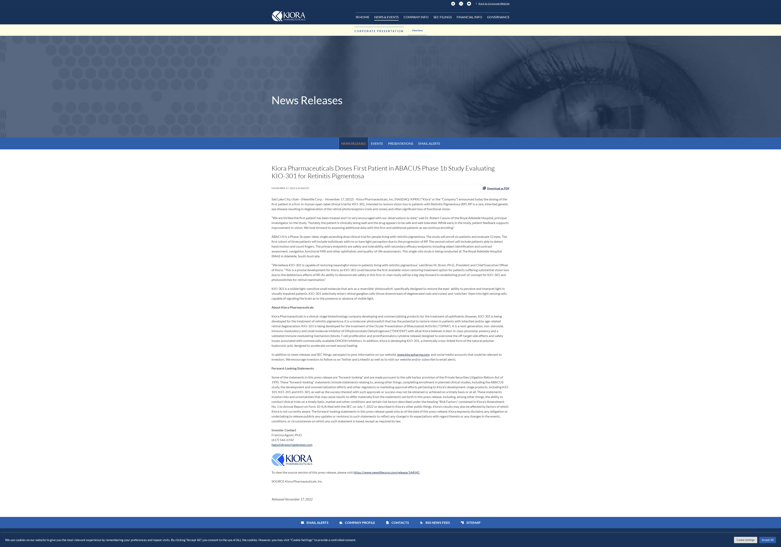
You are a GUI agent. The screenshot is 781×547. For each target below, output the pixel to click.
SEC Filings (442, 17)
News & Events (386, 17)
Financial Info (469, 17)
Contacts (397, 522)
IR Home (362, 17)
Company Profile (357, 522)
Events (377, 143)
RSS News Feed (435, 522)
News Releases (353, 143)
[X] (461, 3)
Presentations (400, 143)
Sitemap (470, 522)
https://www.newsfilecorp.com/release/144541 (386, 472)
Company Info (416, 17)
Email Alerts (429, 143)
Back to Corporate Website (493, 3)
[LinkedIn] (453, 3)
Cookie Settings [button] (745, 540)
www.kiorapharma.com (413, 354)
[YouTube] (469, 3)
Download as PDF (498, 188)
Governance (498, 17)
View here (417, 30)
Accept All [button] (767, 540)
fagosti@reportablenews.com (292, 445)
